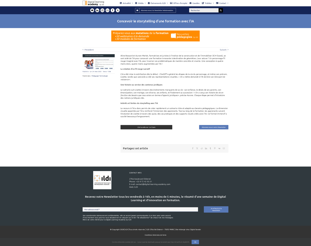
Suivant (223, 49)
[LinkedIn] (206, 148)
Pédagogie (95, 76)
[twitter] (118, 10)
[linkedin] (97, 10)
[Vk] (219, 148)
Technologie (103, 76)
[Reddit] (201, 148)
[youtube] (92, 10)
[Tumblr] (210, 148)
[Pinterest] (215, 148)
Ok (195, 242)
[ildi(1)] (102, 172)
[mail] (107, 10)
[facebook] (113, 10)
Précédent (89, 49)
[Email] (224, 148)
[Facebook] (193, 148)
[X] (197, 148)
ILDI (136, 187)
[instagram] (102, 10)
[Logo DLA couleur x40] (93, 1)
